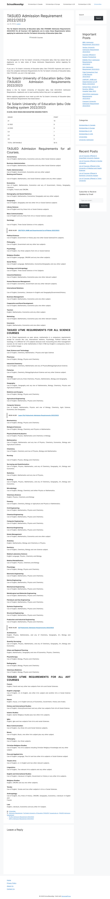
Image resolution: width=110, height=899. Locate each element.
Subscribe (84, 206)
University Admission (86, 140)
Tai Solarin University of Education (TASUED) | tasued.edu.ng (40, 813)
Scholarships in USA (84, 4)
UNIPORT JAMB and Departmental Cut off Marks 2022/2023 (89, 82)
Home (9, 880)
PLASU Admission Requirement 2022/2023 (21, 817)
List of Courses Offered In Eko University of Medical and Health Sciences (90, 168)
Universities (97, 4)
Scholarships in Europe (53, 4)
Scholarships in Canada (35, 4)
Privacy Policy (11, 883)
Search (81, 15)
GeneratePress (66, 896)
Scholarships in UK (69, 4)
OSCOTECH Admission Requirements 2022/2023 (90, 96)
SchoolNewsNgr (15, 4)
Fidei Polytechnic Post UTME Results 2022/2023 (90, 74)
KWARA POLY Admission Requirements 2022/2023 (91, 62)
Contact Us (11, 889)
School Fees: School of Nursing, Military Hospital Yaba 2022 (90, 89)
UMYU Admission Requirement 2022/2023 (21, 818)
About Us (10, 886)
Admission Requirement (16, 813)
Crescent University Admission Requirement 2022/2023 (90, 104)
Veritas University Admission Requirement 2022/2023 (90, 50)
